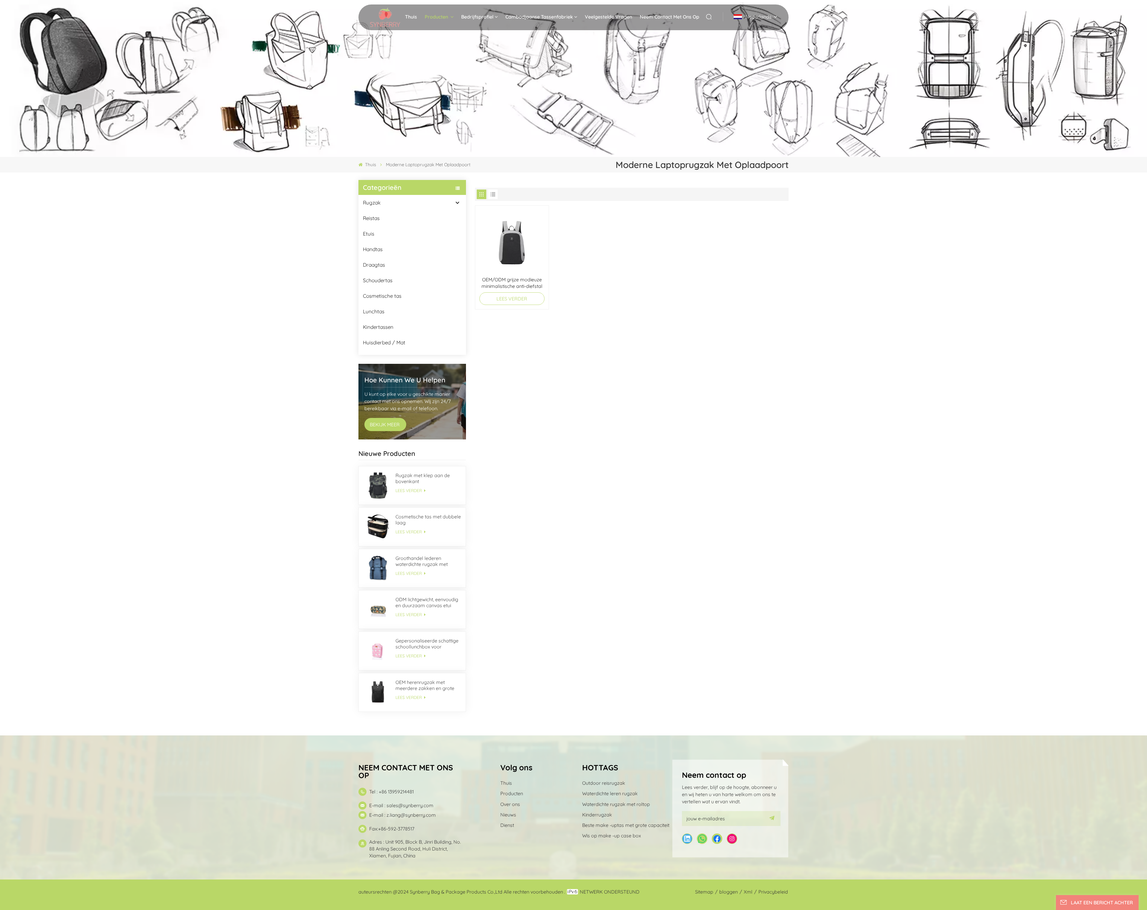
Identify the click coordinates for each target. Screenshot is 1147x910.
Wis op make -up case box (611, 836)
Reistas (371, 218)
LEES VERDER (409, 490)
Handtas (373, 249)
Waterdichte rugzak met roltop (616, 804)
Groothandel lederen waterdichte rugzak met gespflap (421, 561)
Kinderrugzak (597, 815)
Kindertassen (378, 327)
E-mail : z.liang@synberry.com (402, 815)
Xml (748, 892)
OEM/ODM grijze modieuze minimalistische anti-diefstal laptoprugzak (512, 283)
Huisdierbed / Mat (384, 342)
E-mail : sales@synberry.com (401, 805)
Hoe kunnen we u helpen (404, 380)
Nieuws (508, 815)
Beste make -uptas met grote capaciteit (625, 825)
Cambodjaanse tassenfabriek (539, 17)
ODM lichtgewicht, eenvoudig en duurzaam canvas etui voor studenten (426, 602)
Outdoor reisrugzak (603, 783)
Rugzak (372, 202)
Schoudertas (377, 280)
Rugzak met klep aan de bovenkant (422, 478)
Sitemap (704, 892)
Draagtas (374, 265)
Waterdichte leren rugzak (610, 793)
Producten (437, 17)
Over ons (510, 804)
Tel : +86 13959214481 (391, 792)
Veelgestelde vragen (608, 17)
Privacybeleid (773, 892)
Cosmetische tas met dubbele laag (428, 520)
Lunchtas (373, 311)
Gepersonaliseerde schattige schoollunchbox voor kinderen (427, 644)
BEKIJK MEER (385, 424)
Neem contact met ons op (669, 17)
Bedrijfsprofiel (477, 17)
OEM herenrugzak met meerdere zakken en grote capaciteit (424, 685)
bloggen (728, 892)
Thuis (411, 17)
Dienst (507, 825)
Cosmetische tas (382, 296)
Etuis (368, 233)
